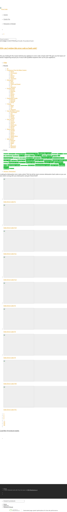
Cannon (12, 122)
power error (39, 160)
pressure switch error (59, 160)
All (7, 68)
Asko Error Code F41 (10, 409)
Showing (9, 171)
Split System (10, 139)
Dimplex (12, 130)
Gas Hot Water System (13, 111)
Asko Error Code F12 (10, 280)
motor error (7, 160)
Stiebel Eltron (14, 136)
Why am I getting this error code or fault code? (18, 48)
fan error (22, 156)
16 (4, 425)
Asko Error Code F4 (9, 357)
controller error (45, 153)
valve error (54, 165)
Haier (11, 106)
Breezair (12, 101)
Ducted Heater (11, 88)
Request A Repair (9, 24)
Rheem (12, 75)
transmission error (42, 165)
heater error (54, 156)
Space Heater (11, 129)
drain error (60, 153)
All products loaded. (13, 431)
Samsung (13, 87)
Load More (3, 431)
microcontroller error (58, 158)
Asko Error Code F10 (10, 228)
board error (5, 153)
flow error (44, 155)
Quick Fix (6, 19)
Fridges (9, 104)
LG (11, 85)
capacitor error (12, 153)
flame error (38, 156)
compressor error (32, 154)
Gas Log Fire (10, 119)
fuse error (49, 156)
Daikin (12, 143)
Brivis (11, 92)
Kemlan (12, 126)
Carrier (12, 141)
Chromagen (13, 73)
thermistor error (13, 165)
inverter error (37, 158)
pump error (5, 162)
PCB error (30, 160)
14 (4, 422)
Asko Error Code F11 (9, 254)
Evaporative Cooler (12, 98)
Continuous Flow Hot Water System (17, 70)
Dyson (12, 132)
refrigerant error (14, 162)
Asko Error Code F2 (9, 306)
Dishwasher (10, 80)
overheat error (21, 160)
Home (5, 15)
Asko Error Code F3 (9, 331)
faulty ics (27, 155)
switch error (49, 162)
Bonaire (12, 89)
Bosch (12, 71)
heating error (16, 158)
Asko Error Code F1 (9, 202)
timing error (31, 165)
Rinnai (12, 77)
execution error (9, 155)
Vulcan (12, 97)
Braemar (12, 91)
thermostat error (24, 165)
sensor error (30, 162)
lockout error (47, 158)
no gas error (14, 160)
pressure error (48, 160)
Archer (12, 120)
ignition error (29, 158)
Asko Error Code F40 (10, 383)
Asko (11, 81)
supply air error (39, 162)
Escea (12, 123)
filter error (31, 156)
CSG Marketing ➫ (32, 490)
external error (15, 155)
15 (4, 423)
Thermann (13, 78)
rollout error (22, 162)
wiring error (11, 168)
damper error (54, 153)
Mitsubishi (13, 146)
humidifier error (22, 158)
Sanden (12, 118)
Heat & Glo (13, 125)
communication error (21, 153)
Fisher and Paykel (15, 84)
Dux (11, 74)
